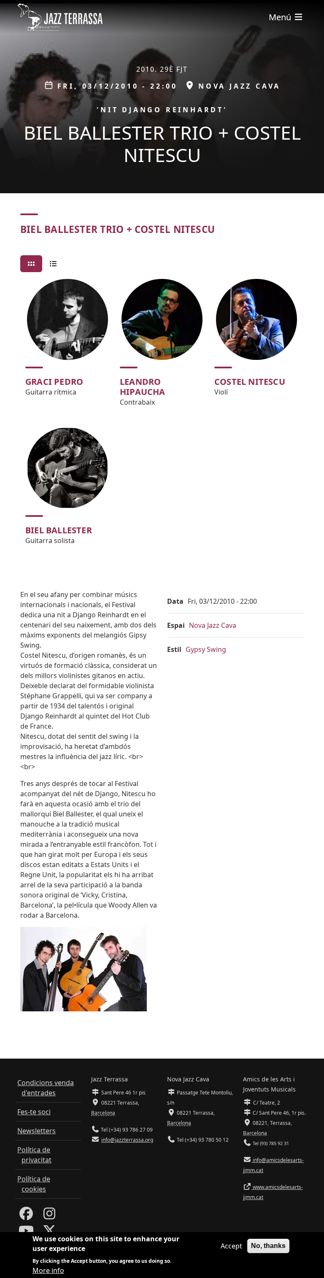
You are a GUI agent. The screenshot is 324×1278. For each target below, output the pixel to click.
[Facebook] (26, 1216)
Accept (231, 1246)
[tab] (31, 263)
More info (48, 1270)
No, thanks (268, 1245)
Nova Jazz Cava (212, 625)
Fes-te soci (34, 1111)
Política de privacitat (34, 1155)
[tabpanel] (162, 415)
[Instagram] (49, 1216)
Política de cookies (33, 1184)
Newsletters (36, 1130)
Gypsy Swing (206, 649)
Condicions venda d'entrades (45, 1087)
